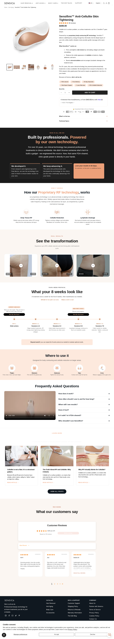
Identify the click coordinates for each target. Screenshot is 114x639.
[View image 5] (38, 67)
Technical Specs (64, 121)
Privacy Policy (72, 629)
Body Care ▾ (53, 3)
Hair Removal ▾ (27, 3)
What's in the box (64, 116)
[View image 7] (52, 67)
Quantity (61, 89)
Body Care (49, 609)
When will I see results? (84, 404)
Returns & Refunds (74, 609)
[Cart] (109, 3)
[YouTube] (12, 615)
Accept (56, 634)
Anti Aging (49, 606)
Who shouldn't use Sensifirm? (84, 421)
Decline (92, 634)
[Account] (106, 3)
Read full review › (80, 573)
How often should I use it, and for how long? (84, 399)
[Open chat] (109, 634)
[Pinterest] (19, 615)
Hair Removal (50, 603)
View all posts (57, 491)
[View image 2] (17, 67)
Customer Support (74, 603)
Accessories (50, 613)
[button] (64, 23)
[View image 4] (31, 67)
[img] (24, 555)
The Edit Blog (66, 3)
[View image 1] (9, 67)
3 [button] (57, 584)
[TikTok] (15, 615)
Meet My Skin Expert (14, 314)
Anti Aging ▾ (40, 3)
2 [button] (54, 584)
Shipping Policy (73, 606)
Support (78, 3)
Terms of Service (95, 609)
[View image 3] (24, 67)
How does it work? (84, 393)
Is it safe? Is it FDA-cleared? (84, 415)
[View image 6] (45, 67)
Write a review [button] (68, 533)
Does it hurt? (84, 410)
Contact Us (93, 619)
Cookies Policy (94, 616)
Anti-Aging (11, 7)
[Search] (104, 3)
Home (5, 7)
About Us (92, 603)
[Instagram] (5, 615)
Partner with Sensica (96, 606)
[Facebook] (9, 615)
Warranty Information (75, 613)
